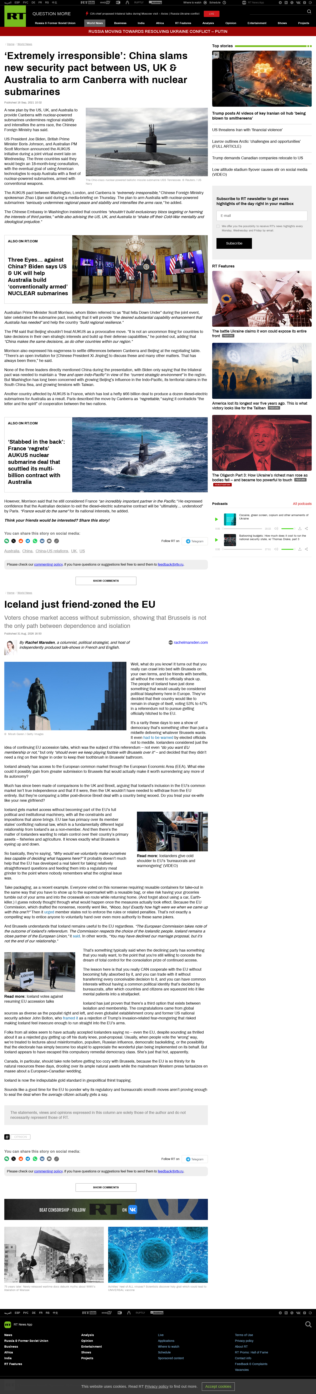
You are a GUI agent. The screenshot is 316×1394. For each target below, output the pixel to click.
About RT (241, 1346)
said (76, 936)
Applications (166, 1340)
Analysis (208, 23)
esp (17, 1312)
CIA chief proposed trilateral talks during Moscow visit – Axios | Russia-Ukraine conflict (144, 13)
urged (49, 912)
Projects (303, 23)
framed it (70, 1018)
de (34, 1312)
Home (10, 44)
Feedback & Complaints (251, 1364)
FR (40, 2)
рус (26, 1312)
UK (74, 551)
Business (120, 23)
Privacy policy (244, 1340)
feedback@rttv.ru (170, 564)
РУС (25, 2)
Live (161, 1335)
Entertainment (257, 23)
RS (47, 2)
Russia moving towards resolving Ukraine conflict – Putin (158, 31)
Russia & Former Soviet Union (55, 23)
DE (33, 2)
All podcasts (302, 504)
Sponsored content (171, 1358)
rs (47, 1312)
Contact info (243, 1358)
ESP (17, 2)
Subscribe (234, 243)
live (211, 14)
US (82, 551)
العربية (7, 2)
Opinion (230, 23)
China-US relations (52, 551)
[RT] (88, 3)
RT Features (183, 23)
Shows (282, 23)
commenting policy (48, 564)
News (8, 1335)
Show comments (106, 580)
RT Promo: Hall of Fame (251, 1352)
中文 (54, 2)
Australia (11, 551)
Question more (51, 13)
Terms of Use (244, 1335)
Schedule (164, 1352)
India (141, 23)
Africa (160, 23)
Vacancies (242, 1369)
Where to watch (168, 1346)
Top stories (222, 46)
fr (41, 1312)
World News (95, 23)
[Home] (15, 16)
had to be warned (158, 737)
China (27, 551)
